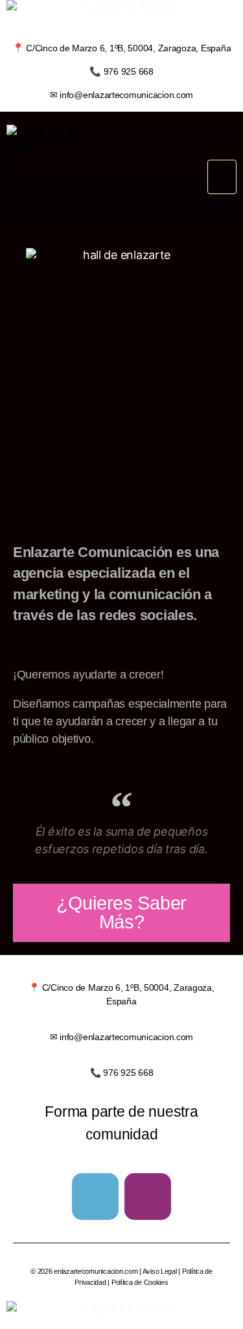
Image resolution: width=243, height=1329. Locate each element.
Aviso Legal (160, 1271)
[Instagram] (147, 1196)
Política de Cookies (139, 1282)
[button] (222, 177)
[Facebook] (95, 1196)
